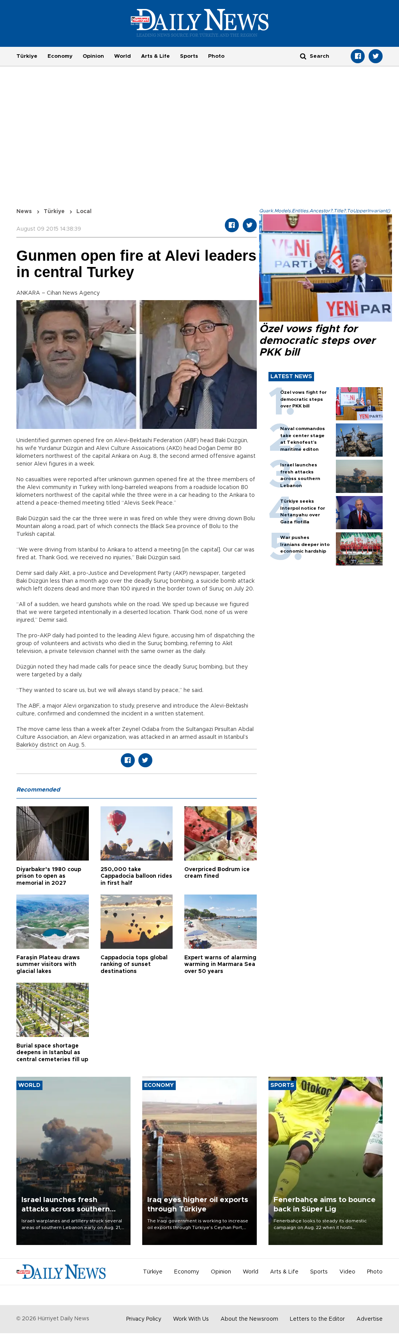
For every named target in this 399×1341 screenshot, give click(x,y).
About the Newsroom (249, 1319)
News (24, 211)
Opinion (93, 56)
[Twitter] (376, 56)
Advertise (370, 1319)
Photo (216, 56)
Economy (60, 56)
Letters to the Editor (317, 1319)
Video (347, 1272)
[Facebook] (358, 56)
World (122, 56)
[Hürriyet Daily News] (200, 22)
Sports (189, 56)
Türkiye (26, 56)
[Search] (303, 56)
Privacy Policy (143, 1319)
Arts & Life (155, 56)
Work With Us (191, 1319)
